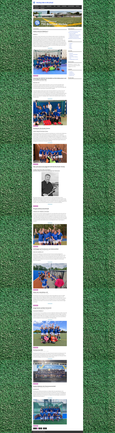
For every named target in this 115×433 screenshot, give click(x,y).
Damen (46, 129)
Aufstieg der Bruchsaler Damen (41, 128)
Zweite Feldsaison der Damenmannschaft (44, 386)
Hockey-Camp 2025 (72, 33)
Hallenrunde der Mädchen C (40, 31)
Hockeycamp (49, 6)
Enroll (70, 58)
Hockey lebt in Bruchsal (44, 3)
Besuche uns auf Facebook (73, 54)
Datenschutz (36, 8)
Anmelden (71, 71)
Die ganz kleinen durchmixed (41, 208)
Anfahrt (77, 6)
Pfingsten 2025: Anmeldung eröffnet (75, 34)
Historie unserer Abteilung (73, 56)
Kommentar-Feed (72, 74)
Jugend (47, 209)
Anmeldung (71, 55)
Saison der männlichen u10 (40, 292)
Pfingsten (42, 6)
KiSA (54, 6)
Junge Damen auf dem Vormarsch (42, 308)
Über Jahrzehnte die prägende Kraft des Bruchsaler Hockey (49, 166)
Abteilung (36, 6)
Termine (58, 6)
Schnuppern (64, 6)
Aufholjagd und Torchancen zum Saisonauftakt (46, 249)
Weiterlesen (36, 75)
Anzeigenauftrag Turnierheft (73, 59)
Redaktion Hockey (41, 32)
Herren (70, 45)
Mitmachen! (71, 53)
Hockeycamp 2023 (38, 350)
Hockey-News (71, 77)
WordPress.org (71, 75)
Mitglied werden (71, 6)
